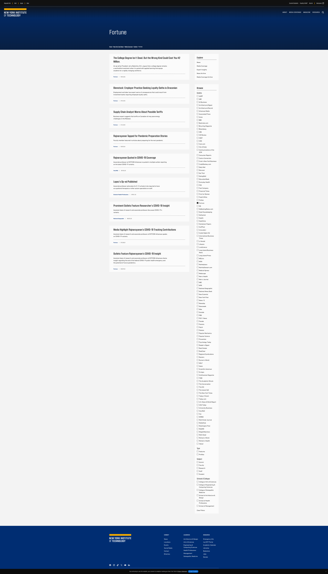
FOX (200, 185)
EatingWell (202, 176)
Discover (202, 170)
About (285, 12)
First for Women (204, 194)
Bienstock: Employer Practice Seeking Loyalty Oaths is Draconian (145, 87)
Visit (15, 3)
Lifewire (201, 244)
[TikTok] (118, 565)
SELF (201, 363)
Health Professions (190, 550)
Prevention (202, 339)
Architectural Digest (205, 105)
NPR (200, 285)
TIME (200, 378)
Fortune (201, 203)
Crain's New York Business (207, 161)
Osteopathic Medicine (191, 556)
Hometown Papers (205, 224)
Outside (201, 312)
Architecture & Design (191, 539)
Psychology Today (205, 342)
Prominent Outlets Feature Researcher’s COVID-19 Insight (141, 205)
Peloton (201, 330)
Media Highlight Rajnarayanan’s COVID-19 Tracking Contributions (144, 229)
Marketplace (203, 264)
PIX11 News (203, 318)
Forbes (201, 200)
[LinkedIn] (129, 565)
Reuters (201, 357)
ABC (200, 99)
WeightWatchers (204, 432)
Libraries (206, 548)
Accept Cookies (193, 571)
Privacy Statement (182, 571)
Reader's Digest (204, 345)
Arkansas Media (204, 111)
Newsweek (202, 306)
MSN (200, 261)
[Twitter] (121, 565)
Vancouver (319, 3)
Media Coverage (295, 12)
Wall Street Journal (205, 420)
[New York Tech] (15, 12)
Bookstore (206, 551)
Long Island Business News (206, 251)
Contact (166, 551)
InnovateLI (202, 230)
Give (28, 3)
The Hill (201, 387)
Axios (201, 117)
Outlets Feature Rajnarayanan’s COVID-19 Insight (137, 253)
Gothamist (202, 215)
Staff (200, 471)
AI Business (203, 102)
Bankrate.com (203, 123)
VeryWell (202, 411)
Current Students (293, 3)
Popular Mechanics (205, 333)
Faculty (201, 465)
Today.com (202, 399)
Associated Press (204, 114)
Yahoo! (201, 444)
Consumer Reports (205, 155)
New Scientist (203, 294)
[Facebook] (110, 565)
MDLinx (201, 258)
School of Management (206, 506)
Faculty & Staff (303, 3)
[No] (326, 571)
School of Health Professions (204, 502)
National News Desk (205, 291)
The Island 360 (204, 390)
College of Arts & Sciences (207, 482)
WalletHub (202, 423)
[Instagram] (114, 565)
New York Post (204, 297)
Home (110, 46)
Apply (21, 3)
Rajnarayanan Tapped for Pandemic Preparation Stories (140, 135)
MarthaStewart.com (205, 267)
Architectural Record (206, 108)
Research (316, 12)
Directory (167, 554)
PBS (200, 315)
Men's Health (203, 276)
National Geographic (205, 288)
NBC (200, 282)
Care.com (202, 144)
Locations (167, 542)
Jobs (204, 554)
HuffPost (202, 227)
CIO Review (202, 135)
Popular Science (204, 336)
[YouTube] (125, 565)
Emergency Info (208, 539)
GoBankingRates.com (206, 209)
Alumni (311, 3)
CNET (201, 138)
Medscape (202, 273)
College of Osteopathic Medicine (206, 491)
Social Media (168, 548)
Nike (200, 309)
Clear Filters (201, 510)
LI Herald (202, 241)
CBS (200, 132)
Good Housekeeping (205, 212)
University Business (205, 408)
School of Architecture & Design (207, 496)
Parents (201, 324)
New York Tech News (118, 46)
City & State (203, 147)
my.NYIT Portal (208, 542)
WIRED (201, 417)
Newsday (202, 303)
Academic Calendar (209, 545)
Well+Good (202, 435)
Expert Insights (202, 70)
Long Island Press (205, 255)
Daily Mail (202, 167)
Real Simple (203, 348)
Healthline (202, 221)
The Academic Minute (206, 381)
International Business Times (206, 237)
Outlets (135, 46)
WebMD (201, 429)
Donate (205, 557)
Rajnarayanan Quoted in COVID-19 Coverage (134, 157)
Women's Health (204, 441)
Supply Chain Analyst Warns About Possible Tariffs (138, 111)
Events (166, 545)
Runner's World (204, 360)
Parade (201, 321)
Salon (201, 366)
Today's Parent (204, 396)
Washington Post (204, 426)
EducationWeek (204, 179)
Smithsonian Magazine (206, 375)
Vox (200, 414)
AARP (201, 96)
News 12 (202, 300)
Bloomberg (202, 129)
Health (201, 218)
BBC (200, 120)
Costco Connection (205, 158)
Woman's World (204, 438)
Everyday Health (204, 182)
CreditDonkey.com (205, 164)
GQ (200, 206)
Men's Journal (203, 279)
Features (202, 451)
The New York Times (205, 393)
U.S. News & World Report (207, 402)
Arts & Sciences (189, 542)
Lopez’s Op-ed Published (125, 181)
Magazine (306, 12)
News (198, 62)
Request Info (7, 3)
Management (188, 553)
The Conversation (204, 384)
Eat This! (202, 173)
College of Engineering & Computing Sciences (207, 486)
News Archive (201, 73)
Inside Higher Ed (204, 233)
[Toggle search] (323, 12)
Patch (201, 327)
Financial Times (204, 191)
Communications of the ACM (206, 151)
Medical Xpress (204, 270)
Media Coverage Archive (205, 77)
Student (201, 474)
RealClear (202, 351)
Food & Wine (203, 197)
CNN (200, 141)
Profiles (201, 454)
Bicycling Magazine (205, 126)
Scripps (201, 372)
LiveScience (203, 247)
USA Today (202, 405)
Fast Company (203, 188)
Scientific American (205, 369)
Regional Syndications (206, 354)
